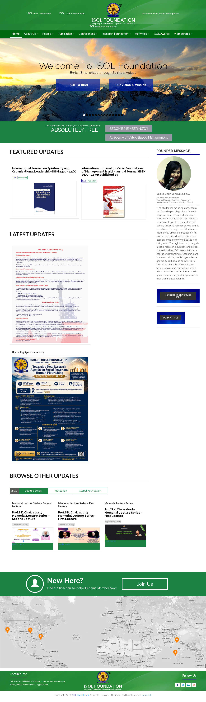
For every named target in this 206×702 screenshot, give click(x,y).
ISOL (39, 13)
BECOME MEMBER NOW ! (129, 129)
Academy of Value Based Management (139, 137)
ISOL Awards (162, 33)
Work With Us (170, 318)
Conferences (87, 33)
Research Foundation (115, 33)
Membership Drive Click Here (178, 296)
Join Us (145, 584)
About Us (30, 33)
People (47, 33)
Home (16, 33)
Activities (141, 33)
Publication (65, 33)
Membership (182, 33)
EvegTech (146, 695)
